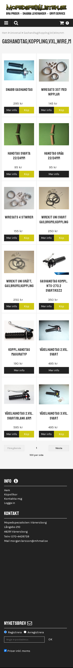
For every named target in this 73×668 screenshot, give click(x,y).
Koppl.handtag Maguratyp (19, 352)
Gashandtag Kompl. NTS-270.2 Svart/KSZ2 (54, 286)
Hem (5, 32)
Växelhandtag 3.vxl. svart (54, 415)
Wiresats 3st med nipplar (54, 91)
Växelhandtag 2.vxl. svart (54, 352)
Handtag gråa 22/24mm (54, 155)
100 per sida (36, 455)
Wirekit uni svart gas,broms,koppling (53, 219)
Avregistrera (36, 632)
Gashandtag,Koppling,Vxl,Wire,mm (44, 32)
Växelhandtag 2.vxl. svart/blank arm (19, 415)
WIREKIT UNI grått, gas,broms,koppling (19, 283)
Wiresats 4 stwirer (19, 217)
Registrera (15, 632)
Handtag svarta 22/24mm (19, 155)
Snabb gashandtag (19, 89)
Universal (15, 32)
